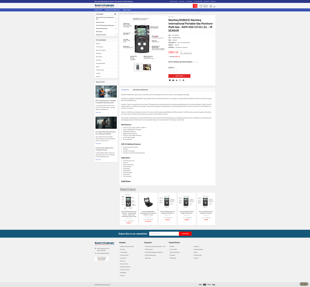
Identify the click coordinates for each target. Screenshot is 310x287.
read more (98, 112)
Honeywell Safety (100, 63)
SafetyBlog (123, 272)
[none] (143, 39)
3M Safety (98, 53)
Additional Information (140, 90)
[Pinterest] (183, 80)
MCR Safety (99, 56)
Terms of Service (124, 269)
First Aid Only (99, 47)
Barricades (99, 31)
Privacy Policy (124, 264)
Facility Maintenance (102, 28)
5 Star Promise (174, 1)
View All (98, 76)
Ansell (97, 66)
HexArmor (98, 60)
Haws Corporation (101, 50)
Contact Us (98, 10)
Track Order (189, 1)
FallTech (98, 43)
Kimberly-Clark (100, 70)
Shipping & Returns (125, 266)
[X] (180, 80)
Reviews (182, 1)
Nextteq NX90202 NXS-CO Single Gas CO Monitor (206, 212)
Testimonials (123, 252)
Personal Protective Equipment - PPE (105, 18)
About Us (122, 261)
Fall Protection (100, 22)
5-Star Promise (124, 255)
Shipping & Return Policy (112, 10)
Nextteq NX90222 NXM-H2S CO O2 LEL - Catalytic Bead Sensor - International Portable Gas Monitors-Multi (128, 214)
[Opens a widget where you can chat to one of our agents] (304, 284)
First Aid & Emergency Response (105, 25)
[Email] (173, 80)
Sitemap (122, 275)
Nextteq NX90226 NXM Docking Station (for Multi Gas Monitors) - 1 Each (148, 213)
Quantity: (171, 67)
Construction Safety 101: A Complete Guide (105, 149)
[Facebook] (169, 80)
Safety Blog (127, 10)
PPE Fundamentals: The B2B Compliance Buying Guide (106, 101)
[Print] (176, 80)
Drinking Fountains (101, 34)
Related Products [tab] (128, 189)
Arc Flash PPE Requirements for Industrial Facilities (106, 133)
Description (125, 90)
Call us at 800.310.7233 (103, 253)
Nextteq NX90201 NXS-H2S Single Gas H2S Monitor (167, 212)
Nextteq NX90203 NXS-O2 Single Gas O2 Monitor (187, 212)
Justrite (98, 73)
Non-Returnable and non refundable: (183, 62)
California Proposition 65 (127, 246)
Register (213, 1)
